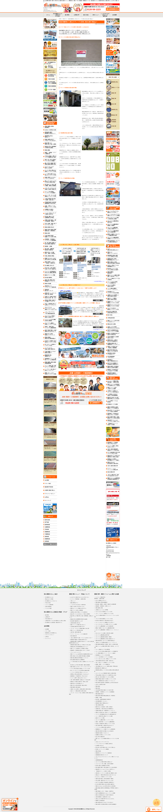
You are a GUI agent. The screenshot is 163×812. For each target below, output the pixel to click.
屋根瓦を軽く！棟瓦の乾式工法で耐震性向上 (112, 341)
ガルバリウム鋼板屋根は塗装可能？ (113, 221)
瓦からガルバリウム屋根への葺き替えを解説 (113, 218)
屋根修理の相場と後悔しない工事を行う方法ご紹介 (80, 644)
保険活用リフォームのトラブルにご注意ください (113, 421)
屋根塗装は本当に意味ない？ (49, 136)
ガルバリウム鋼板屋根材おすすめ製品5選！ (113, 231)
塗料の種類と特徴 (112, 491)
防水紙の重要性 (48, 277)
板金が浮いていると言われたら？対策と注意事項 (113, 411)
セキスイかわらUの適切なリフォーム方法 (104, 611)
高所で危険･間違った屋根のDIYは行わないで (104, 725)
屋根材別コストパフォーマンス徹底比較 (50, 286)
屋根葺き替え (115, 82)
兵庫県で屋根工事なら (50, 490)
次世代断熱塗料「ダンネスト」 (111, 357)
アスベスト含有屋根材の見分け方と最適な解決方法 (106, 714)
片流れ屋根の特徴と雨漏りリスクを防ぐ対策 (50, 236)
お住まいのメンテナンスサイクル (102, 741)
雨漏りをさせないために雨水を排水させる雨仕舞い (106, 786)
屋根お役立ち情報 (111, 324)
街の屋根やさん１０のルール (51, 600)
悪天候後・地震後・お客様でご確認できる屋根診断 (106, 604)
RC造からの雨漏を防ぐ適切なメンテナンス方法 (105, 723)
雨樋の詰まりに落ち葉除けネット (77, 683)
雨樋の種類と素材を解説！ (75, 687)
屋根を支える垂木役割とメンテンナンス (50, 334)
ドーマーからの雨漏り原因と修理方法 (50, 348)
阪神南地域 (47, 524)
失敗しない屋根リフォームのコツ (112, 253)
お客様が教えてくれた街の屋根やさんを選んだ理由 (55, 620)
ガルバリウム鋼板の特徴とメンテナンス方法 (50, 324)
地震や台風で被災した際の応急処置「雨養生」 (50, 221)
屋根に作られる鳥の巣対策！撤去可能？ (113, 463)
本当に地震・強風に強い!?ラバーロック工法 (104, 780)
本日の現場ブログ (48, 618)
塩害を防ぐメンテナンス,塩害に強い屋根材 (50, 294)
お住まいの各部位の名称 (50, 129)
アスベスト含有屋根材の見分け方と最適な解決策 (50, 272)
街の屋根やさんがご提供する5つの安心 (57, 15)
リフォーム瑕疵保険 (49, 604)
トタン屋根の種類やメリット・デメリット (112, 289)
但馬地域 (47, 541)
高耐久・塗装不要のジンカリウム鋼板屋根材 (50, 327)
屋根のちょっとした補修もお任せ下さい (78, 608)
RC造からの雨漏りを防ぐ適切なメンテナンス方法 (51, 341)
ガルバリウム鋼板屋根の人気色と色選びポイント (105, 638)
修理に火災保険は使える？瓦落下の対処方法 (113, 334)
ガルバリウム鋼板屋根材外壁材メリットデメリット (113, 238)
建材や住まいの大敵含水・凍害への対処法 (50, 253)
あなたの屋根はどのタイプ (101, 600)
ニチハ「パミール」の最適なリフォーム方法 (104, 613)
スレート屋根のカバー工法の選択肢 (113, 279)
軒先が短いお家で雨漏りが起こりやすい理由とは (50, 268)
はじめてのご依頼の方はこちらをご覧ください (79, 597)
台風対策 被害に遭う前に (75, 622)
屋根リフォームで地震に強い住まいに (78, 624)
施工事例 (67, 14)
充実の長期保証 (48, 606)
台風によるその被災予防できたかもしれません (113, 327)
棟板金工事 (114, 115)
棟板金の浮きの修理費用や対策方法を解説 (50, 147)
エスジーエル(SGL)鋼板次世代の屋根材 (50, 320)
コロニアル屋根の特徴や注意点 (111, 286)
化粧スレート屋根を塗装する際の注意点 (112, 299)
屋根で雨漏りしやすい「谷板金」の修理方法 (50, 262)
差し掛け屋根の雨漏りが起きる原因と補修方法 (50, 243)
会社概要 (114, 14)
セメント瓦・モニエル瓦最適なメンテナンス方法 (50, 196)
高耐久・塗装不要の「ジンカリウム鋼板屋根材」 (105, 721)
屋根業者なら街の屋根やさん (51, 632)
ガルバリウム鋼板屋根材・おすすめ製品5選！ (105, 626)
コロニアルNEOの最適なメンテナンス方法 (113, 309)
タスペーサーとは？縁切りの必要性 (49, 167)
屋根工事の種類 (113, 77)
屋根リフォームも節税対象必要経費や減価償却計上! (113, 479)
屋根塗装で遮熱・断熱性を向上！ (102, 703)
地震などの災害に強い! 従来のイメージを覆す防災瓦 (106, 712)
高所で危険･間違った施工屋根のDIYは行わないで (51, 331)
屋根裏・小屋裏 (48, 246)
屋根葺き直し (115, 109)
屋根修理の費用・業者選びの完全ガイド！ (50, 133)
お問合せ (47, 497)
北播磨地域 (47, 527)
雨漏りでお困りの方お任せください (77, 606)
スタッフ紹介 (48, 483)
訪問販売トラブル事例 (112, 404)
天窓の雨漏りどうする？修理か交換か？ (50, 352)
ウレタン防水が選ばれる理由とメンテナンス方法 (50, 171)
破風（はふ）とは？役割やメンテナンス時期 (50, 373)
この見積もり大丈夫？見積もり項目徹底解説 (112, 395)
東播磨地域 (47, 531)
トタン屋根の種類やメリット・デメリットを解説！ (106, 653)
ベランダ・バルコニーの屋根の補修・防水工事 (79, 628)
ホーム (48, 14)
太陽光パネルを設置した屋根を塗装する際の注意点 (80, 689)
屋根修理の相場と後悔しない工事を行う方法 (112, 256)
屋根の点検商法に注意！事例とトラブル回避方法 (113, 408)
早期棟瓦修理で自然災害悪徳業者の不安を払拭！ (50, 203)
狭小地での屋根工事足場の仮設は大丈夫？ (112, 312)
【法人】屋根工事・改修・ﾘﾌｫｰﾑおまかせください (113, 475)
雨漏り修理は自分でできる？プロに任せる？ (50, 140)
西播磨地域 (47, 538)
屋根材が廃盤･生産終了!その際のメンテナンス (50, 301)
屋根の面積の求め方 (49, 227)
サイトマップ (48, 500)
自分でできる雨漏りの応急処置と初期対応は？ (113, 364)
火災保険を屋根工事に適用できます (77, 626)
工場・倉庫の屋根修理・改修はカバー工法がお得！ (113, 450)
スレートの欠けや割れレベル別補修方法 (112, 282)
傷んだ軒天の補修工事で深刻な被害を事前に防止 (50, 164)
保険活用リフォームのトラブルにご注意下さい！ (105, 769)
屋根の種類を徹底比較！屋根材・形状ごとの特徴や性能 (107, 644)
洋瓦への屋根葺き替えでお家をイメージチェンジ (50, 304)
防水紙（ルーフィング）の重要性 (102, 749)
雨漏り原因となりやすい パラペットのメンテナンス (80, 666)
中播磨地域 (47, 534)
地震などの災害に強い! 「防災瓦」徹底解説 (112, 347)
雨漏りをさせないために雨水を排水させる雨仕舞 (50, 259)
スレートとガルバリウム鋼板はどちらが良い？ (113, 212)
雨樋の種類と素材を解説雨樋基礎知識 (50, 363)
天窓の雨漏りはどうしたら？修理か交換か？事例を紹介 (107, 666)
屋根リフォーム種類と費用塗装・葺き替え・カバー (113, 276)
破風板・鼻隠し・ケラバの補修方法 (103, 664)
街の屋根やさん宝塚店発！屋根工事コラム (53, 622)
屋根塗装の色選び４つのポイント (111, 354)
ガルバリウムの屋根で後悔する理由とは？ (50, 316)
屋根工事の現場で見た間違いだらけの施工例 (112, 350)
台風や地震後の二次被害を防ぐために (113, 337)
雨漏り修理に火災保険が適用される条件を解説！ (113, 367)
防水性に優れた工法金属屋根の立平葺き (49, 217)
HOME (60, 18)
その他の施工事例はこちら (99, 281)
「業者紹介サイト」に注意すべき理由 (112, 424)
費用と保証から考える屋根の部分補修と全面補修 (80, 655)
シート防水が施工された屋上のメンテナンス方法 (50, 174)
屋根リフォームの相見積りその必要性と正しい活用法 (113, 385)
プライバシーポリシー (50, 493)
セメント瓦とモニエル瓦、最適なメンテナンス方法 (106, 658)
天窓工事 (114, 126)
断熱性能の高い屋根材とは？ (48, 356)
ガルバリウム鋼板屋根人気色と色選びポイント (113, 228)
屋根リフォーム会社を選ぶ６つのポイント (113, 321)
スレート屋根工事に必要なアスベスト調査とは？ (50, 366)
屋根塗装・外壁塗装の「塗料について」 (104, 606)
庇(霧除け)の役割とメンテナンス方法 (49, 210)
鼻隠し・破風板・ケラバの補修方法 (50, 153)
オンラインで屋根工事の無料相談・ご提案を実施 (113, 382)
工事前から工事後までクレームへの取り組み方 (113, 391)
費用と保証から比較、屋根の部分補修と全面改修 (113, 263)
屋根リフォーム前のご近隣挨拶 (76, 610)
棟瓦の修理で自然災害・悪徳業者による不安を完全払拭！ (107, 682)
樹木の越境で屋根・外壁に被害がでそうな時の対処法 (113, 417)
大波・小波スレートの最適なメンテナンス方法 (50, 206)
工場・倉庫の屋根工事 (112, 465)
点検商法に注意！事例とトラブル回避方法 (78, 612)
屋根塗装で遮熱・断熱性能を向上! (112, 360)
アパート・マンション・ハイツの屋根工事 (78, 634)
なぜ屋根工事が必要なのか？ (113, 249)
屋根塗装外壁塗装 (114, 120)
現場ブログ (65, 18)
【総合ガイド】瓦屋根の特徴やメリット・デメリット (106, 642)
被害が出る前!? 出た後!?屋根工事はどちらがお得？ (113, 398)
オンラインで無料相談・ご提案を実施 (78, 599)
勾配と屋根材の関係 (49, 255)
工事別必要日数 (111, 317)
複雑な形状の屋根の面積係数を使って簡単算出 (50, 230)
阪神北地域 (47, 519)
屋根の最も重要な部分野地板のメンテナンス (50, 280)
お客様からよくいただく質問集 (102, 609)
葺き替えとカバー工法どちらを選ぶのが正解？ (113, 269)
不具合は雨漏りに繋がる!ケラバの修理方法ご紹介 (50, 157)
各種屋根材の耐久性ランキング (102, 754)
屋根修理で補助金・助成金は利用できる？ (112, 374)
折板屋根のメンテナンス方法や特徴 (103, 655)
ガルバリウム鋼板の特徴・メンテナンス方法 (104, 719)
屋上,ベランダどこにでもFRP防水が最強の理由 (50, 181)
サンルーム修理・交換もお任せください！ (113, 446)
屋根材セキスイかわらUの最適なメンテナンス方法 (113, 305)
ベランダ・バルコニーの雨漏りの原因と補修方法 (50, 189)
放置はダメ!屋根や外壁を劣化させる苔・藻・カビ (50, 297)
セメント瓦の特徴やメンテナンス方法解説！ (50, 192)
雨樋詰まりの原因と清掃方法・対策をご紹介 (79, 681)
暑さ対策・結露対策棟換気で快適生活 (103, 699)
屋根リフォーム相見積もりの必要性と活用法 (79, 648)
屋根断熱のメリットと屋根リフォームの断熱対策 (50, 359)
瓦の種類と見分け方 (49, 265)
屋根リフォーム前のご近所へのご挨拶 (112, 388)
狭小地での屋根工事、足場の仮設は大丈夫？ (104, 620)
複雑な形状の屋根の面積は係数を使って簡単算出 (105, 695)
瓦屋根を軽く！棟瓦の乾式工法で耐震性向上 (104, 708)
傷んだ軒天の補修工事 (100, 736)
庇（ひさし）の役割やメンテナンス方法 (50, 345)
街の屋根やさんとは (49, 597)
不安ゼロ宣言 (48, 602)
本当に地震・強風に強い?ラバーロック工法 (51, 224)
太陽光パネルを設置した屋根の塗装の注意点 (113, 295)
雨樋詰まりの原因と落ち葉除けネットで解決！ (113, 460)
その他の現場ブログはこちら (98, 329)
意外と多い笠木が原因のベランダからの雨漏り (50, 160)
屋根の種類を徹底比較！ (110, 272)
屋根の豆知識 (48, 283)
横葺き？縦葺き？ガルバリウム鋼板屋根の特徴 (113, 235)
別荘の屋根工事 (111, 472)
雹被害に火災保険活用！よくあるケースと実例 (113, 370)
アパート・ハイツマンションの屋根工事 (112, 469)
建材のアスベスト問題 (50, 275)
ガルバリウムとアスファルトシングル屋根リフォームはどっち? (51, 308)
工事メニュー (95, 14)
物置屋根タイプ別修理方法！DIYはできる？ (112, 443)
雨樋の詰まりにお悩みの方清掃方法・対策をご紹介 (113, 456)
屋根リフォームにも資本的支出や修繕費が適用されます (81, 654)
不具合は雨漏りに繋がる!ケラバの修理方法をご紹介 (106, 675)
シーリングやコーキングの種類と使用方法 (50, 213)
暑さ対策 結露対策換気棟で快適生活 (49, 249)
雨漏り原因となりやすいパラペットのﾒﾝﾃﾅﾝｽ (50, 178)
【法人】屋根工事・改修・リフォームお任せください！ (81, 637)
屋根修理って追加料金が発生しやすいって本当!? (113, 414)
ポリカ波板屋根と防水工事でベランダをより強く (113, 453)
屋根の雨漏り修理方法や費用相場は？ (50, 338)
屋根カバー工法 (115, 87)
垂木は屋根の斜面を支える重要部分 (77, 659)
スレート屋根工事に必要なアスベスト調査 (104, 716)
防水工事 (114, 104)
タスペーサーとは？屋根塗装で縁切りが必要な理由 (106, 673)
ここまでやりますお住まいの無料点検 (105, 15)
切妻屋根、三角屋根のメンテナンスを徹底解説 (50, 240)
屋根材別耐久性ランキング (49, 290)
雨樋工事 (114, 98)
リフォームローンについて (75, 652)
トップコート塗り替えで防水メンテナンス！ (50, 370)
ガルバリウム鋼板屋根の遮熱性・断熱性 (113, 225)
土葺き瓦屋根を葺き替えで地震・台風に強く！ (50, 199)
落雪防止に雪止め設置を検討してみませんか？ (79, 674)
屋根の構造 (47, 150)
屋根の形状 (47, 233)
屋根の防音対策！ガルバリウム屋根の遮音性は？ (113, 241)
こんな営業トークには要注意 (112, 401)
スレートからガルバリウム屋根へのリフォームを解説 (113, 215)
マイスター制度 (48, 608)
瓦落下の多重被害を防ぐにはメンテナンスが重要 (113, 331)
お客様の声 (76, 14)
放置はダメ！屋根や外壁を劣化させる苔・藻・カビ (106, 774)
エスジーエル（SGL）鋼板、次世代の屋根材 (104, 763)
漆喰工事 (114, 93)
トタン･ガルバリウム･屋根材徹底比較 (50, 312)
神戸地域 (47, 522)
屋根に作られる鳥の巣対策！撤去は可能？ (78, 685)
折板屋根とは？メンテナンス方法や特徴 (113, 292)
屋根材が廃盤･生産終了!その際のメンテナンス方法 (106, 678)
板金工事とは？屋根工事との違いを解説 (50, 143)
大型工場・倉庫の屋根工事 (75, 632)
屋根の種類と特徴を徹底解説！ (49, 127)
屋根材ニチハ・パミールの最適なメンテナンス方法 (113, 302)
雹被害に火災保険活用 (100, 800)
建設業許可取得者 (49, 486)
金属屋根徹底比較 (99, 759)
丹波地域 (47, 529)
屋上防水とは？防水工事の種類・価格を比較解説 (50, 185)
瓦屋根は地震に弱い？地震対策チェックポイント (113, 344)
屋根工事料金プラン (74, 602)
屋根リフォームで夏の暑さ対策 (76, 630)
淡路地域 (47, 536)
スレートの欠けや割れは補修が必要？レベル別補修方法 (107, 651)
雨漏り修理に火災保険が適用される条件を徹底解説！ (106, 804)
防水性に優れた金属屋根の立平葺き (103, 765)
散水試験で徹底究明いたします (76, 620)
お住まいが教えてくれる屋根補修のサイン (113, 266)
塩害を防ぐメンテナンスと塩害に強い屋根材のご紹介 (106, 773)
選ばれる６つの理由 (49, 599)
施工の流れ (86, 14)
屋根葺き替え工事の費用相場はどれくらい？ (113, 259)
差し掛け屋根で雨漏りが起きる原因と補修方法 (105, 784)
